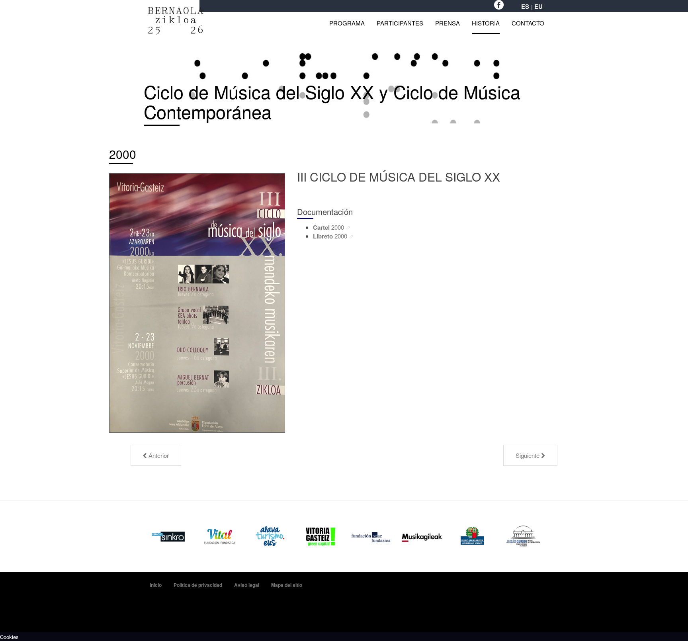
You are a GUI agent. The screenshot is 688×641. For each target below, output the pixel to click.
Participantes (400, 23)
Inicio (156, 584)
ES (525, 6)
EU (538, 6)
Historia (486, 23)
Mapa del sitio (286, 584)
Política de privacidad (198, 584)
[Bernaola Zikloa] (175, 11)
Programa (347, 23)
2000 (122, 153)
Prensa (447, 23)
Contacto (528, 23)
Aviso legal (246, 584)
